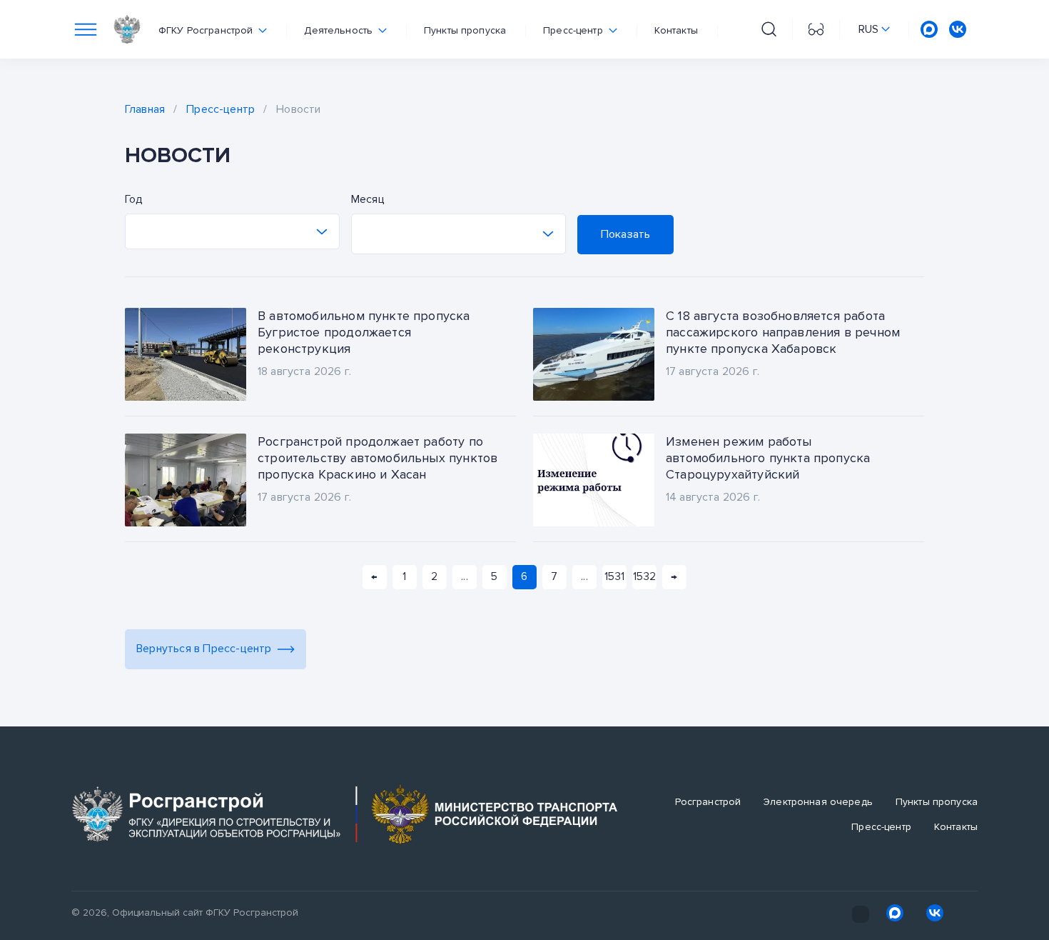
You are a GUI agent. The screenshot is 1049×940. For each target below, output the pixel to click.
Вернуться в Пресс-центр (204, 648)
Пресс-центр (220, 109)
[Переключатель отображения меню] (85, 29)
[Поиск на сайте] (769, 29)
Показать (625, 234)
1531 (614, 576)
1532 (644, 576)
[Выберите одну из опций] (232, 231)
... (464, 576)
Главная (145, 109)
